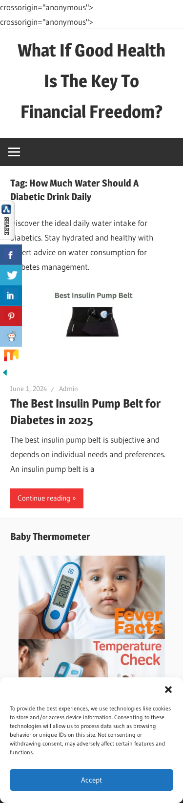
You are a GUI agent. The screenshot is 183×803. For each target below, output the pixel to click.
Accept (91, 779)
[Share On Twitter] (11, 275)
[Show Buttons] (7, 237)
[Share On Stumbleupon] (11, 357)
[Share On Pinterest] (11, 316)
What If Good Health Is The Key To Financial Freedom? (91, 80)
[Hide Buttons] (5, 374)
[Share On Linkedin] (11, 295)
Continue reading (44, 498)
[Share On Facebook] (11, 254)
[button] (168, 689)
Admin (68, 388)
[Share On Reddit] (11, 336)
